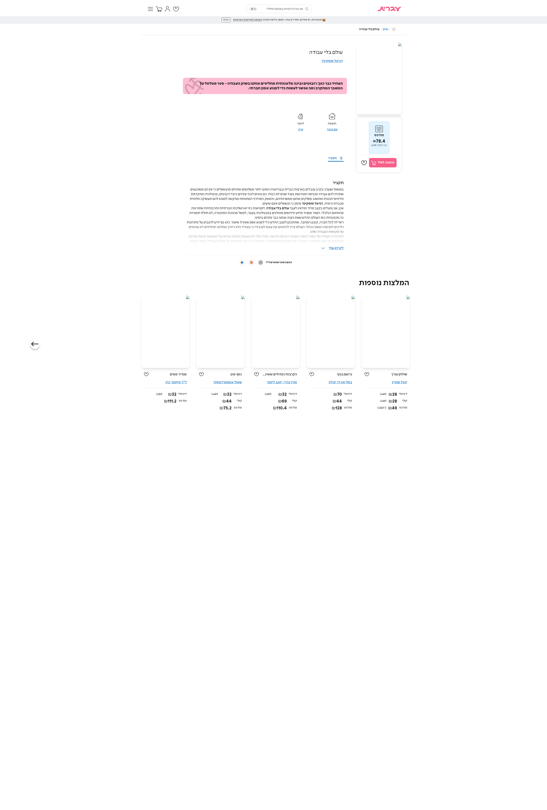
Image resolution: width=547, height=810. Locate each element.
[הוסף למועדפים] (364, 163)
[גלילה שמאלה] (35, 344)
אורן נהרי (290, 382)
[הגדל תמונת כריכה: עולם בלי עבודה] (379, 78)
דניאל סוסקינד (332, 61)
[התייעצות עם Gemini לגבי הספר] (242, 262)
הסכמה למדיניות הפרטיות (247, 19)
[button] (150, 9)
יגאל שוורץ (399, 382)
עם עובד (332, 129)
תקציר (332, 158)
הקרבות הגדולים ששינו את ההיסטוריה (279, 374)
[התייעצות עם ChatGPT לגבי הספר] (260, 262)
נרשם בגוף (344, 374)
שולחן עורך (399, 374)
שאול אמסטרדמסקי (227, 382)
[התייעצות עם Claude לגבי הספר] (251, 262)
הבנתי (226, 19)
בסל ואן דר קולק (340, 382)
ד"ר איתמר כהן (176, 382)
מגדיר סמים (178, 374)
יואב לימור (274, 382)
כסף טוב (236, 374)
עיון (385, 29)
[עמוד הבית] (394, 29)
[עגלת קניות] (159, 9)
